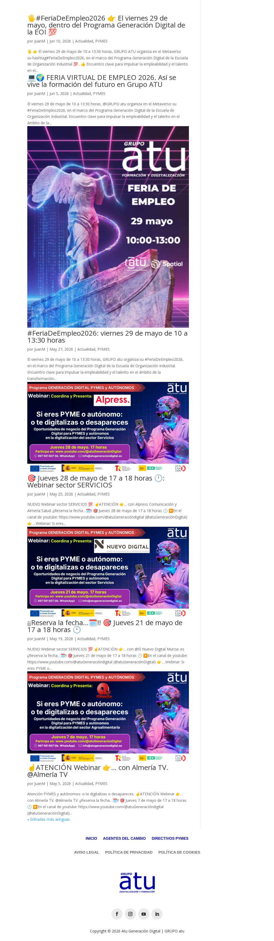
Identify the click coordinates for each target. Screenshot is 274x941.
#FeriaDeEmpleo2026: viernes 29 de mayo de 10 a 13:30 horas (107, 336)
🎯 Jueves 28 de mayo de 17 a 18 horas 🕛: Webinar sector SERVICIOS (96, 481)
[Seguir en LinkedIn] (157, 914)
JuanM (39, 41)
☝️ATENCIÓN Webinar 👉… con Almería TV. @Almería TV (97, 770)
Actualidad (84, 41)
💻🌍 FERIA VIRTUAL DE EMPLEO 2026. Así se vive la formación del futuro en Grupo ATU (101, 80)
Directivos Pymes (170, 839)
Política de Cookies (179, 852)
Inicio (91, 839)
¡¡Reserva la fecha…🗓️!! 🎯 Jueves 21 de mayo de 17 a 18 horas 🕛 (104, 626)
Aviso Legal (86, 852)
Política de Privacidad (129, 852)
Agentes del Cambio (124, 839)
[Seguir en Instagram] (130, 914)
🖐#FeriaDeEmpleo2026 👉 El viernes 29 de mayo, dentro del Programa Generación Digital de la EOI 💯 (106, 25)
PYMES (101, 41)
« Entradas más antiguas (48, 819)
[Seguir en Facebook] (117, 914)
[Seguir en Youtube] (143, 914)
